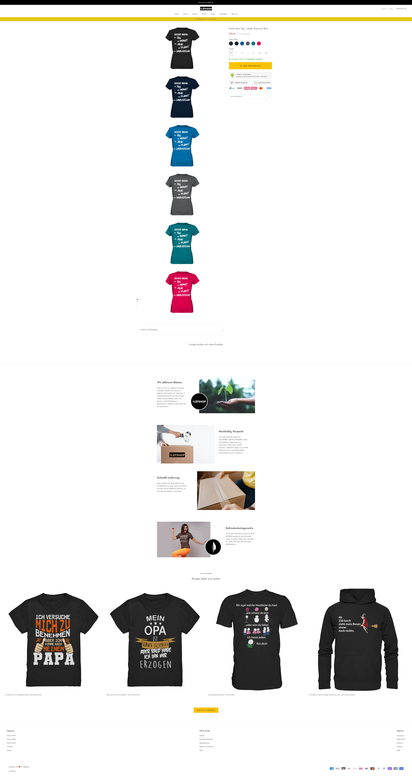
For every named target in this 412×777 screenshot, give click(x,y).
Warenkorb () (401, 8)
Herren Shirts (11, 739)
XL (253, 53)
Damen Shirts (11, 735)
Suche (391, 9)
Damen (194, 14)
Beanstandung (204, 743)
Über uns (234, 14)
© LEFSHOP (12, 771)
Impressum (400, 735)
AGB (398, 750)
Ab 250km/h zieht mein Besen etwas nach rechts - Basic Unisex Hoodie (332, 695)
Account (383, 9)
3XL (266, 53)
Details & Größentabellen (149, 329)
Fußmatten (223, 14)
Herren (185, 14)
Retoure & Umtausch (206, 746)
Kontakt (201, 735)
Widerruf (400, 743)
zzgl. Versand (246, 34)
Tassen (213, 14)
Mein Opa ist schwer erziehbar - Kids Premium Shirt (123, 695)
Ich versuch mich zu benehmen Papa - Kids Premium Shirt (23, 695)
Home (176, 14)
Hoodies (10, 746)
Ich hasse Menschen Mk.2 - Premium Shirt (221, 695)
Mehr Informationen (236, 96)
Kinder (204, 14)
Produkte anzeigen (206, 710)
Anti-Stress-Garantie (206, 739)
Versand (399, 746)
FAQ (201, 750)
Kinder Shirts (11, 743)
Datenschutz (401, 739)
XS (231, 53)
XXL (259, 53)
